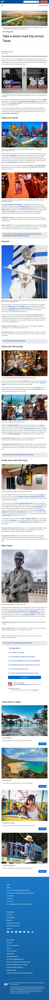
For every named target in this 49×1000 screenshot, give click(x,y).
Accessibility (10, 896)
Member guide (10, 953)
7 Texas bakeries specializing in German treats (23, 656)
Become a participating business (15, 959)
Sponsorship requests (12, 956)
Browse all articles (24, 677)
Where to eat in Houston (18, 340)
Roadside (45, 1)
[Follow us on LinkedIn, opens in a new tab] (24, 932)
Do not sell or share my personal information (18, 890)
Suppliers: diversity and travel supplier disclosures (20, 973)
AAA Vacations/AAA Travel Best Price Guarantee (19, 904)
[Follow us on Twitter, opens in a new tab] (12, 932)
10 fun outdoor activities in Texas (19, 669)
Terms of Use (10, 901)
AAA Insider (36, 690)
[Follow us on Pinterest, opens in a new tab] (28, 932)
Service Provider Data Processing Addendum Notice (20, 893)
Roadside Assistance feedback (15, 967)
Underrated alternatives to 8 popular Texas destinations (25, 660)
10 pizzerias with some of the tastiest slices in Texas (24, 673)
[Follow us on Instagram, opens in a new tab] (16, 932)
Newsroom (9, 920)
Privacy (9, 887)
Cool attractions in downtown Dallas (22, 642)
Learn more (42, 743)
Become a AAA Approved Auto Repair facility (18, 962)
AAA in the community (12, 945)
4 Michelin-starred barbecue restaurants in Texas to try (25, 664)
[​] (37, 2)
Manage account (44, 5)
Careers (9, 948)
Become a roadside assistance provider (17, 964)
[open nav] (2, 5)
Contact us (10, 914)
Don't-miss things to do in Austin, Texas (23, 454)
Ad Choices (10, 898)
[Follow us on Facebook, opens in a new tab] (8, 932)
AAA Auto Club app (12, 951)
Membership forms (12, 970)
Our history (10, 942)
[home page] (2, 2)
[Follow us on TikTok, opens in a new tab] (32, 932)
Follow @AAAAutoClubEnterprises (21, 684)
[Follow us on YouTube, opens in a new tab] (20, 932)
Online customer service (13, 923)
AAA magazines (11, 917)
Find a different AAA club (13, 925)
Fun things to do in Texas (17, 652)
